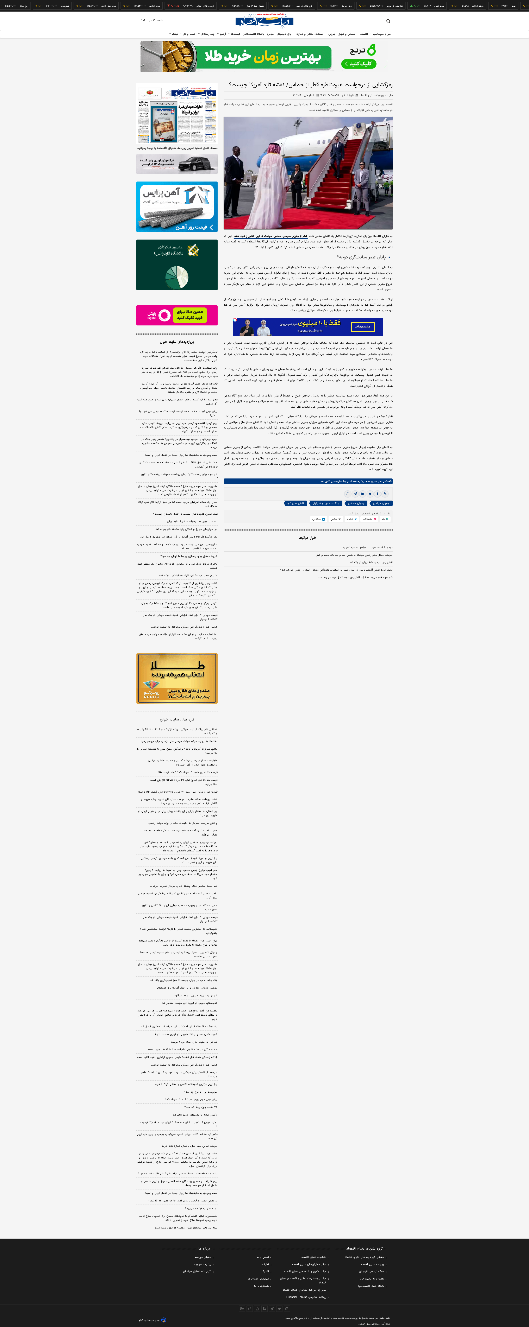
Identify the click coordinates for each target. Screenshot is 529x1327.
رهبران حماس (356, 503)
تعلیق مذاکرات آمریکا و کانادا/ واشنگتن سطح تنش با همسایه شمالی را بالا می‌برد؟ (177, 751)
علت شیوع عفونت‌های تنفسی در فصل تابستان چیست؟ (185, 514)
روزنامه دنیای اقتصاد (372, 1264)
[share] (257, 1309)
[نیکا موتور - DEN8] (177, 164)
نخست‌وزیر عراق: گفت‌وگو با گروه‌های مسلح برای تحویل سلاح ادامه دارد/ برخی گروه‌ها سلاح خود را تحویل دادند (178, 1218)
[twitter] (370, 494)
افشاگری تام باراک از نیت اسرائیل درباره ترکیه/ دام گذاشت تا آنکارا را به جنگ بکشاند (177, 732)
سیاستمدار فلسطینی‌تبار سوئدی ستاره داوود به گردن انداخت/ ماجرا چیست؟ (179, 1075)
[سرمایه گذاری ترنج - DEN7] (264, 56)
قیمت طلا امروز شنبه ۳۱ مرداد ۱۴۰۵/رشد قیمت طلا (188, 772)
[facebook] (377, 494)
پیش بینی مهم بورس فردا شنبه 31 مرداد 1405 (191, 1100)
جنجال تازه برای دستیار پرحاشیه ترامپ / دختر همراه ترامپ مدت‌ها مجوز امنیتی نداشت (179, 955)
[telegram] (355, 494)
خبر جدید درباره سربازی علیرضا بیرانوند (195, 995)
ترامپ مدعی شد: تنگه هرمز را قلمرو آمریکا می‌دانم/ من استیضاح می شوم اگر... (178, 896)
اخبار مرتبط (308, 538)
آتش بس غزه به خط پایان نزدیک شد (371, 563)
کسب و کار (189, 34)
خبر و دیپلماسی (381, 34)
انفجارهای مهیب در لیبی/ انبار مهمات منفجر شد (190, 1003)
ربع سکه (508, 6)
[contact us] (250, 1309)
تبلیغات (265, 1264)
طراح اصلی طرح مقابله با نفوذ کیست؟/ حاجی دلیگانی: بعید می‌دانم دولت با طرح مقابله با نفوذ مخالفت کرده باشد (178, 943)
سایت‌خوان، (376, 481)
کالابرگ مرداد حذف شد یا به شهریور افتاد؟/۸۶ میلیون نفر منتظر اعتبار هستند (177, 566)
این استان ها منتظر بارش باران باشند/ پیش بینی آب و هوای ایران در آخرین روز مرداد (178, 813)
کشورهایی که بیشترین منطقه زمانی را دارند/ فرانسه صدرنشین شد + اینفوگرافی (178, 931)
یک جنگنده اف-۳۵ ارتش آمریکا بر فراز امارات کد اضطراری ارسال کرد (179, 537)
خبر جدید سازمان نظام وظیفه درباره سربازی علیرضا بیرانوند (184, 886)
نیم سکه (21, 6)
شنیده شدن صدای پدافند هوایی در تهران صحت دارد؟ (186, 1034)
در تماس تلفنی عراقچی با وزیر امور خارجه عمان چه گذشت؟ (183, 1201)
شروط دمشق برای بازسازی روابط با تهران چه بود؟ (189, 556)
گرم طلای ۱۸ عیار (260, 6)
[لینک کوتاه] (385, 494)
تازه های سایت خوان (177, 720)
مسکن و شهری (346, 34)
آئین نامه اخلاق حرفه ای (197, 1272)
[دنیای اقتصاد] (264, 21)
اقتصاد (363, 34)
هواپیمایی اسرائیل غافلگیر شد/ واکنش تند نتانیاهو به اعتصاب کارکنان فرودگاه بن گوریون (178, 465)
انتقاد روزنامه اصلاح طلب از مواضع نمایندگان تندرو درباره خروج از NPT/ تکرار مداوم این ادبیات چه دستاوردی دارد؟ (179, 802)
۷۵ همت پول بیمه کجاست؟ (201, 1107)
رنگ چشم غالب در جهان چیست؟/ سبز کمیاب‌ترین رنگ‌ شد (184, 980)
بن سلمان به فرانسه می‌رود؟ (201, 1208)
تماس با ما (262, 1257)
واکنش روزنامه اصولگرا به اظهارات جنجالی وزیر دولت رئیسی (183, 823)
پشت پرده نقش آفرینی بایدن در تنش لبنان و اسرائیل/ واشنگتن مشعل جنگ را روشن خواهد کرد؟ (336, 570)
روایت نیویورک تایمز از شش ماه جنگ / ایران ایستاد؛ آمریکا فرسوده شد (179, 1124)
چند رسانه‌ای (207, 34)
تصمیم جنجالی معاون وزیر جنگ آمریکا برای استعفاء (187, 988)
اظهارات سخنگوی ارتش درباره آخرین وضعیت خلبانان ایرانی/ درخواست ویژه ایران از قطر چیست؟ (183, 763)
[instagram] (287, 1309)
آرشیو (222, 34)
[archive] (242, 1309)
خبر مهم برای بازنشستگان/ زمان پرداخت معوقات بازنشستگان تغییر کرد (179, 476)
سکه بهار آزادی (65, 6)
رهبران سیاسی (381, 503)
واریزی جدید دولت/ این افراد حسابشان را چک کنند (188, 576)
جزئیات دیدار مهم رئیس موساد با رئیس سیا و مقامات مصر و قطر (354, 555)
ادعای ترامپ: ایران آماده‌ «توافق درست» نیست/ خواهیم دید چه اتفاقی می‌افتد (181, 833)
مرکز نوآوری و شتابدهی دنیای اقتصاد (305, 1272)
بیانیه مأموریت (202, 1264)
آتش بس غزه (295, 503)
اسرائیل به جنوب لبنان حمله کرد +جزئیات (194, 1042)
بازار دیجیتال (284, 34)
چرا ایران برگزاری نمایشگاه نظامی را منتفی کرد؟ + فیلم (186, 1084)
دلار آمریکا (303, 6)
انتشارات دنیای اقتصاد (313, 1257)
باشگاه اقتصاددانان (253, 34)
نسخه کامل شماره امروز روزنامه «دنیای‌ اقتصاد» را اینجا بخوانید (177, 148)
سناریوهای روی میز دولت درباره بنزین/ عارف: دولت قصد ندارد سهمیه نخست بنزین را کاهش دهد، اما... (177, 546)
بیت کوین (395, 6)
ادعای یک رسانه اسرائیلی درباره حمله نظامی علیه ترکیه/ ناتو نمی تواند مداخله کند (178, 504)
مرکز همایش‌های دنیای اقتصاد (308, 1264)
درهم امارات (434, 6)
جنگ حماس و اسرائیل (326, 503)
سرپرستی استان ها (258, 1279)
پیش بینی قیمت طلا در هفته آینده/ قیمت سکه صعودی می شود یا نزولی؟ (178, 413)
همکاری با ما (261, 1286)
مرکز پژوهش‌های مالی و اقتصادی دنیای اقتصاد (303, 1281)
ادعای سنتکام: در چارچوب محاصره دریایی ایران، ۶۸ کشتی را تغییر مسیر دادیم (180, 907)
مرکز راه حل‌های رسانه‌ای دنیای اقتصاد (304, 1290)
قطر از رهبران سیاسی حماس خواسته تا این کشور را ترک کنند (270, 236)
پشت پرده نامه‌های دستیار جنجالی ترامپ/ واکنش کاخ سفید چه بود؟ (178, 1174)
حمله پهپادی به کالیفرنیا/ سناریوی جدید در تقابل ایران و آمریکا (181, 455)
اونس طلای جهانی (161, 6)
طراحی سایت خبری (152, 1320)
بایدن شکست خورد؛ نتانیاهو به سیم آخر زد (367, 548)
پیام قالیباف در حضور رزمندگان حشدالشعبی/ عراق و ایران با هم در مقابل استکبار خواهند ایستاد (179, 1183)
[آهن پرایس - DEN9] (177, 207)
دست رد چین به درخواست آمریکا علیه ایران (192, 522)
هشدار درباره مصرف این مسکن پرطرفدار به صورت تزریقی (184, 627)
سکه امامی (110, 6)
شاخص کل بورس (350, 6)
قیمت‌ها (235, 34)
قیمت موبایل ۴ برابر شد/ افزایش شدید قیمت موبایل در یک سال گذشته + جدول (180, 617)
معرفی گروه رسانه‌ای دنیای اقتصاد (364, 1257)
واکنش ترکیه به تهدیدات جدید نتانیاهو (195, 1115)
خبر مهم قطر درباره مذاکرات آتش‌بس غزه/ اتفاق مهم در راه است (355, 578)
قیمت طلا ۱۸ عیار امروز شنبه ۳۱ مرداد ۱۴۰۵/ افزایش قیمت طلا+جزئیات (184, 782)
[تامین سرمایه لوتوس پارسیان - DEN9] (177, 265)
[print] (347, 494)
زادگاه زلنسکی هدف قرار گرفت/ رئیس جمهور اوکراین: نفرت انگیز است (177, 1057)
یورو (470, 6)
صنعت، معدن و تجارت (309, 34)
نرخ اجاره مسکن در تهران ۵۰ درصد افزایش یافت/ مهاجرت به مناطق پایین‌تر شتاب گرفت (178, 637)
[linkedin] (362, 494)
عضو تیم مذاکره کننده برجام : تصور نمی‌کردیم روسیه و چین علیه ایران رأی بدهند (177, 402)
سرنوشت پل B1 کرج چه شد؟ (201, 1092)
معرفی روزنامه (203, 1257)
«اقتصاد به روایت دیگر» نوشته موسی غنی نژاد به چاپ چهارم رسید (179, 741)
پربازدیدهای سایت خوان (177, 341)
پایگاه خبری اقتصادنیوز (371, 1286)
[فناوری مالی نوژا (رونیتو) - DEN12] (177, 678)
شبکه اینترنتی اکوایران (371, 1272)
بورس (331, 34)
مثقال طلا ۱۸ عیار (211, 6)
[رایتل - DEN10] (177, 315)
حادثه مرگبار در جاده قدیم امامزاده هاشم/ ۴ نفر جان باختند (183, 1050)
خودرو (270, 34)
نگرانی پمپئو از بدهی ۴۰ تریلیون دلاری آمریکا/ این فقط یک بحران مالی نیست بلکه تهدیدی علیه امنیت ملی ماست (179, 605)
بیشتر (174, 34)
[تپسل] (235, 320)
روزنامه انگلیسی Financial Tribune (306, 1297)
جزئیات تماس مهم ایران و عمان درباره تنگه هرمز (190, 1146)
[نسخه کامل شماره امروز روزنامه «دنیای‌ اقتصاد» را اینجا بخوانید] (177, 113)
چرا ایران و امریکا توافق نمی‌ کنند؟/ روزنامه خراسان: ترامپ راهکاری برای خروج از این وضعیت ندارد (179, 860)
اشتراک (265, 1272)
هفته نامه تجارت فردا (372, 1279)
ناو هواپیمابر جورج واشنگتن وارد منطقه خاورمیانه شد (187, 529)
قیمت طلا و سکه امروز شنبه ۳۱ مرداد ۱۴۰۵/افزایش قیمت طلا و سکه (178, 792)
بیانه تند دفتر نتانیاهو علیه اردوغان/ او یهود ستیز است (186, 1228)
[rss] (264, 1309)
